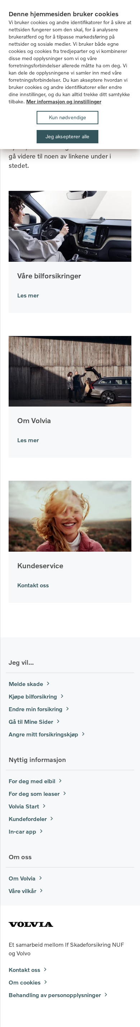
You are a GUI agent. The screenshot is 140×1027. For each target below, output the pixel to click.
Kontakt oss (33, 585)
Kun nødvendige (68, 117)
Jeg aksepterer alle (68, 136)
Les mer (28, 295)
